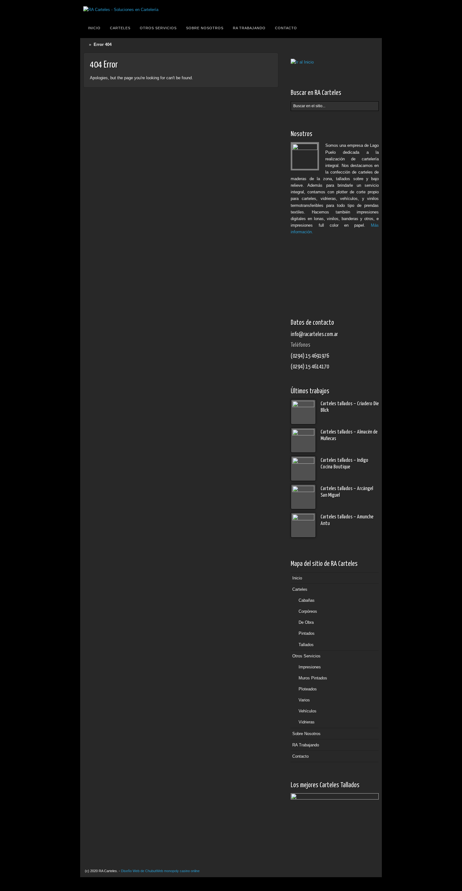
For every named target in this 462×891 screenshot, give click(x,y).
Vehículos (307, 711)
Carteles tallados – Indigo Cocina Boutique (344, 464)
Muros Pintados (313, 678)
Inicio (94, 28)
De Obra (306, 622)
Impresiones (310, 667)
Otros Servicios (158, 28)
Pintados (307, 633)
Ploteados (308, 689)
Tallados (306, 644)
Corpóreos (308, 611)
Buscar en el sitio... (373, 28)
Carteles (120, 28)
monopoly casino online (182, 871)
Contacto (286, 28)
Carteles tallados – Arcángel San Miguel (347, 492)
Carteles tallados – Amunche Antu (347, 520)
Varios (304, 700)
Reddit (373, 10)
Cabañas (307, 600)
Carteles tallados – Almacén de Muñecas (349, 435)
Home (86, 44)
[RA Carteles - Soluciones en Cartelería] (120, 9)
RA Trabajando (249, 28)
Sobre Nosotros (204, 28)
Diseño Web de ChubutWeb (142, 871)
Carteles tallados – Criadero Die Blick (350, 407)
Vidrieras (307, 722)
